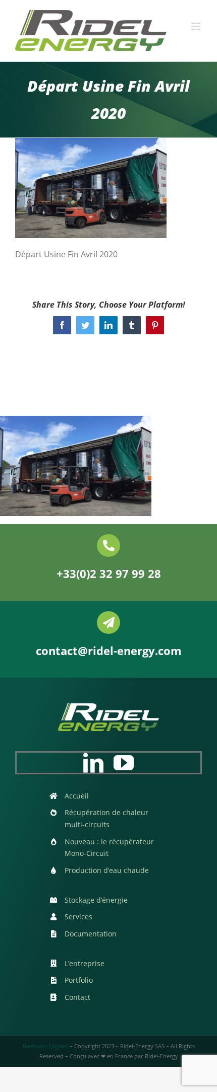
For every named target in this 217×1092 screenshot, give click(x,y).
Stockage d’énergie (96, 900)
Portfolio (79, 980)
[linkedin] (93, 763)
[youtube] (124, 763)
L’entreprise (84, 963)
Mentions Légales (45, 1046)
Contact (77, 997)
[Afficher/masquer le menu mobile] (196, 26)
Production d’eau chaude (107, 870)
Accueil (77, 795)
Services (78, 916)
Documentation (91, 933)
